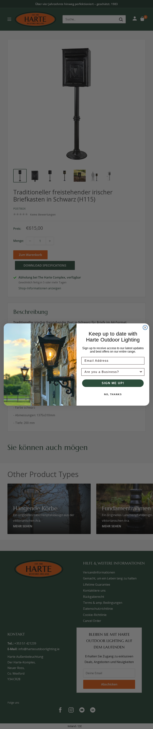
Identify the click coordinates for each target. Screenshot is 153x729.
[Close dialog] (145, 327)
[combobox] (112, 372)
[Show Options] (141, 372)
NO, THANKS (113, 394)
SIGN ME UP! (113, 383)
